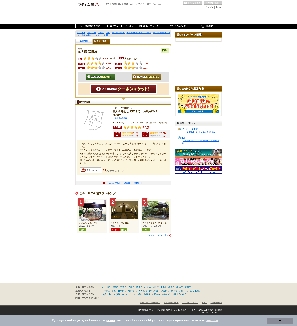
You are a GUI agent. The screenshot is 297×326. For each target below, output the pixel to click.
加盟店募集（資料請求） (150, 303)
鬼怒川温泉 (194, 291)
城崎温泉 (132, 291)
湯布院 (184, 291)
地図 (184, 138)
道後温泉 (165, 291)
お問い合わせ (216, 303)
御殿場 (147, 294)
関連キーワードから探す (87, 298)
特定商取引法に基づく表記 (167, 310)
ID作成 (219, 7)
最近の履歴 (213, 3)
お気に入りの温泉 (192, 3)
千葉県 (123, 287)
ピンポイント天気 (190, 129)
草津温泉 (106, 291)
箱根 (114, 291)
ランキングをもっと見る (158, 235)
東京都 (147, 287)
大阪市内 (156, 294)
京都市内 (166, 294)
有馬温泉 (122, 291)
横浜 (104, 294)
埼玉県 (115, 287)
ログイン (209, 7)
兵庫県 (131, 287)
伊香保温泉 (153, 291)
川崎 (110, 294)
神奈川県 (106, 287)
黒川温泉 (175, 291)
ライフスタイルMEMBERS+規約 (200, 310)
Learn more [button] (212, 320)
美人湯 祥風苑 (121, 118)
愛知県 (179, 287)
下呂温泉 (142, 291)
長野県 (171, 287)
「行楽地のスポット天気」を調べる (199, 132)
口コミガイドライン (190, 303)
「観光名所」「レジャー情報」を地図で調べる (200, 142)
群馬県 (139, 287)
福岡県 (187, 287)
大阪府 (155, 287)
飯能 (140, 294)
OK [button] (279, 320)
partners (110, 320)
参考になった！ (93, 170)
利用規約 (182, 310)
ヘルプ (204, 303)
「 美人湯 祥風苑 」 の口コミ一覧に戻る (123, 183)
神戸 (184, 294)
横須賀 (117, 294)
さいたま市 (130, 294)
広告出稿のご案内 (171, 303)
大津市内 (176, 294)
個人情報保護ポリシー (146, 310)
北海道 (163, 287)
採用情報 (218, 310)
